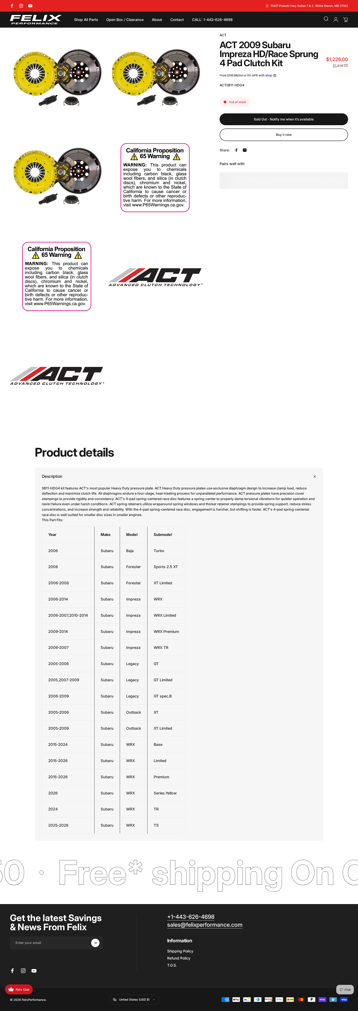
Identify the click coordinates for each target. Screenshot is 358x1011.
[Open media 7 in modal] (57, 375)
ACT (223, 35)
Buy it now (284, 135)
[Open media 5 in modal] (57, 277)
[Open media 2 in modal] (155, 80)
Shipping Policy (180, 951)
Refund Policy (178, 958)
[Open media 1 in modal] (57, 80)
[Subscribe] (95, 943)
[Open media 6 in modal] (155, 277)
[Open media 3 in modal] (57, 178)
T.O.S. (172, 965)
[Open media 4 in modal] (155, 178)
